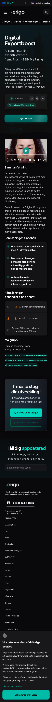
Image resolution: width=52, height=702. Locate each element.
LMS (6, 531)
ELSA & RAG (10, 557)
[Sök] (46, 12)
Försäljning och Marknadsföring (21, 105)
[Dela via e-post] (42, 98)
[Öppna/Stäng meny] (5, 12)
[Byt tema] (26, 3)
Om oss (8, 603)
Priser (7, 583)
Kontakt (8, 609)
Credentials (9, 544)
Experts (17, 21)
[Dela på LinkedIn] (31, 98)
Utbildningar (31, 21)
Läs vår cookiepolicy (12, 686)
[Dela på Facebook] (37, 98)
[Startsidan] (6, 21)
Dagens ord (9, 589)
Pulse (7, 538)
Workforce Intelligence (14, 550)
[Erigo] (26, 485)
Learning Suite (10, 525)
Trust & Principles (12, 616)
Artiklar (8, 577)
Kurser (7, 570)
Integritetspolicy (11, 629)
